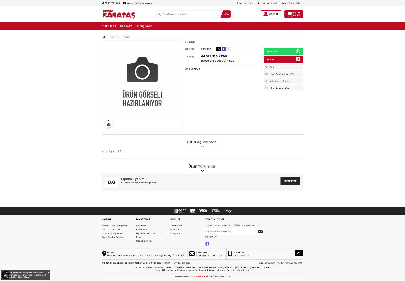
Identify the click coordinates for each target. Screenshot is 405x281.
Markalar (174, 229)
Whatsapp (272, 51)
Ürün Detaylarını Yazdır (281, 88)
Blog (138, 237)
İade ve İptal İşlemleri (112, 233)
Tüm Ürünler (176, 225)
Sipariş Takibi (144, 26)
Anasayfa (241, 3)
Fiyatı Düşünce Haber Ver (282, 74)
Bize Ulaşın (141, 225)
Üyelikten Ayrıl (211, 236)
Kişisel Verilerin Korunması (148, 233)
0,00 (295, 15)
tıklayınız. (27, 277)
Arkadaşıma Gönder (280, 81)
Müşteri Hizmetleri (271, 3)
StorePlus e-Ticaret (203, 276)
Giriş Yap (274, 13)
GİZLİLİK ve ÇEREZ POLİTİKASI (290, 263)
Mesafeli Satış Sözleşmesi (114, 225)
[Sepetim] (289, 14)
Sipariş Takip (287, 3)
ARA (226, 14)
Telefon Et (272, 59)
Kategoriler (175, 233)
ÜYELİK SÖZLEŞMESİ (267, 263)
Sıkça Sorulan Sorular (112, 237)
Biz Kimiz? (126, 26)
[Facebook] (207, 244)
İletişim (299, 3)
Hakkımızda (254, 3)
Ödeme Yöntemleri (111, 229)
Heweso (178, 276)
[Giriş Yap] (265, 14)
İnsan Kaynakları (144, 241)
